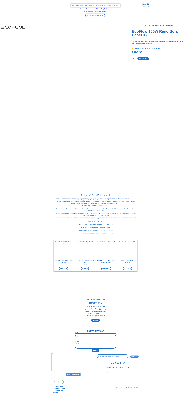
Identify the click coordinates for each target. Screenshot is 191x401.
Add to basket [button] (63, 268)
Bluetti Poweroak (89, 5)
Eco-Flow (98, 5)
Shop (73, 5)
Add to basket (143, 58)
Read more (85, 268)
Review (77, 341)
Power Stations (106, 5)
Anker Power (79, 5)
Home (145, 25)
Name (76, 332)
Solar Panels (115, 5)
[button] (52, 304)
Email (77, 337)
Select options (106, 268)
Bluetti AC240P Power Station (95, 299)
